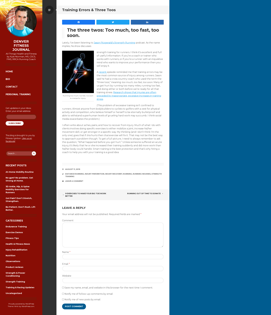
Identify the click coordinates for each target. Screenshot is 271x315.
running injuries (142, 174)
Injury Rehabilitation (16, 249)
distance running (74, 174)
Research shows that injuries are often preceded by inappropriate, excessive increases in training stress (129, 96)
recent (103, 72)
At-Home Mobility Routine (20, 172)
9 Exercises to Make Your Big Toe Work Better (85, 194)
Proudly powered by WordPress (21, 304)
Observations (13, 261)
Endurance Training (16, 226)
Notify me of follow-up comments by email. (89, 294)
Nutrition (10, 255)
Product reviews (14, 267)
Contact (12, 86)
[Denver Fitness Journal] (21, 21)
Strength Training (15, 281)
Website (66, 275)
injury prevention (94, 174)
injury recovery (113, 174)
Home (9, 71)
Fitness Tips (12, 238)
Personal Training (18, 94)
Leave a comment (74, 181)
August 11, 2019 (72, 169)
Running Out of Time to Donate (144, 193)
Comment (68, 220)
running (127, 174)
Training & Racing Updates (20, 287)
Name (66, 252)
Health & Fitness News (18, 244)
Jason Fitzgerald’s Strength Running (114, 42)
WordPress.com (28, 306)
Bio (8, 79)
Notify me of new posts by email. (83, 299)
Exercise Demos (14, 232)
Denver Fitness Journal (21, 46)
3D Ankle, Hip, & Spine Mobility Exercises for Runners (17, 189)
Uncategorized (14, 293)
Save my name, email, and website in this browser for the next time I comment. (109, 287)
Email (66, 264)
